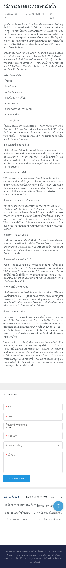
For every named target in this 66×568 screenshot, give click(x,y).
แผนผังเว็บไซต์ (43, 558)
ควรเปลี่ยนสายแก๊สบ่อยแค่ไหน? (50, 519)
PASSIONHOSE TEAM (36, 497)
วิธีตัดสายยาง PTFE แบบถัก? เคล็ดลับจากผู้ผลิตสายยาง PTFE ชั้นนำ (18, 519)
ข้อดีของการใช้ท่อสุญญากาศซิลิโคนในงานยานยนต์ (50, 505)
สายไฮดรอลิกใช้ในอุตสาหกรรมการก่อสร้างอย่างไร (18, 512)
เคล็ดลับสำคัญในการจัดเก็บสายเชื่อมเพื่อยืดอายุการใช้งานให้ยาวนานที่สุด (23, 504)
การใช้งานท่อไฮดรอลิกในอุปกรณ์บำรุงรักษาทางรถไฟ (50, 512)
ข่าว (60, 497)
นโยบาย (57, 558)
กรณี (52, 497)
